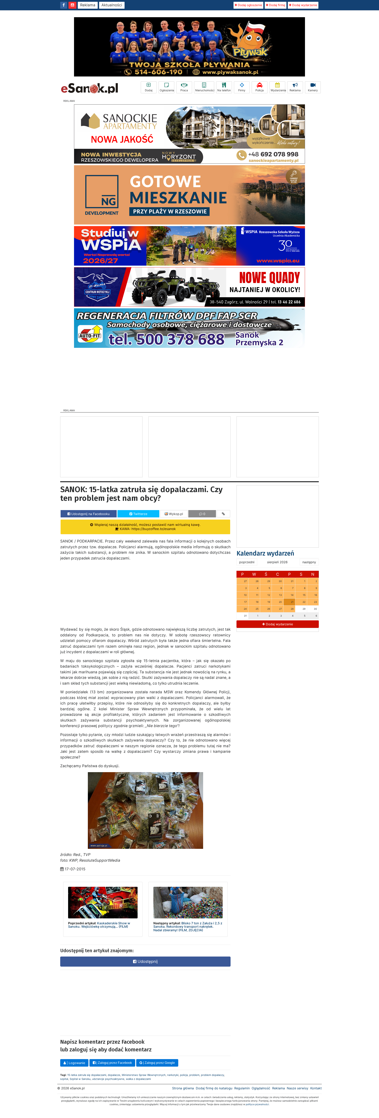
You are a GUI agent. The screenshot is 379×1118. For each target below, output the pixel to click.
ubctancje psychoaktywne (108, 1078)
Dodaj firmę (276, 5)
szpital (64, 1078)
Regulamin (242, 1088)
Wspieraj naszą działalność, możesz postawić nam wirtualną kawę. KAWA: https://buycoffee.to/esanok (147, 527)
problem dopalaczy (212, 1074)
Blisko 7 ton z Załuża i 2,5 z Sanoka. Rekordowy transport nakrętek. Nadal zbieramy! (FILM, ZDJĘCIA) (187, 926)
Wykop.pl (175, 514)
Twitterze (139, 514)
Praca (184, 90)
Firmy (241, 90)
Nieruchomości (204, 90)
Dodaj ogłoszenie (249, 5)
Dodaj (148, 90)
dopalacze (114, 1074)
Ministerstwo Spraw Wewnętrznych (144, 1074)
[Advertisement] (189, 377)
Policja (259, 90)
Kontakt (316, 1088)
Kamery (313, 90)
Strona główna (183, 1088)
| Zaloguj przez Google (158, 1062)
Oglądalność (261, 1088)
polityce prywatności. (257, 1104)
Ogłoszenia (167, 90)
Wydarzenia (278, 90)
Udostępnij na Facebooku (90, 514)
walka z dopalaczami (138, 1078)
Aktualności (111, 5)
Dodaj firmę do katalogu (214, 1088)
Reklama (87, 5)
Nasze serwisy (297, 1088)
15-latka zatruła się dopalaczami (86, 1074)
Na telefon (224, 90)
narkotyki (172, 1074)
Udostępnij (147, 961)
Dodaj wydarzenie (304, 5)
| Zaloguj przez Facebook (114, 1062)
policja (184, 1074)
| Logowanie (75, 1063)
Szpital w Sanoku (80, 1078)
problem (194, 1074)
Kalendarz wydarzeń (265, 553)
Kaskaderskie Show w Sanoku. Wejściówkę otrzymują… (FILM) (99, 925)
